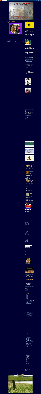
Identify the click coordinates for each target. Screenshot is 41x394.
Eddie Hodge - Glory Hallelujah (29, 305)
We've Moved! (27, 199)
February (27, 362)
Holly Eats (26, 225)
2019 (26, 294)
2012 (26, 297)
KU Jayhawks (26, 239)
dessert (26, 290)
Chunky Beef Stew (28, 344)
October (27, 354)
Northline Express (27, 215)
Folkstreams (26, 233)
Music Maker (26, 232)
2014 (26, 295)
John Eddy (26, 118)
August (27, 356)
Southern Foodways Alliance (28, 219)
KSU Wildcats (26, 240)
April (27, 360)
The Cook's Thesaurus (27, 224)
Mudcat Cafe (26, 231)
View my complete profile (28, 115)
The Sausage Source (27, 220)
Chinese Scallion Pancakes (31, 172)
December (27, 299)
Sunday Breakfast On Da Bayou (30, 334)
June (27, 358)
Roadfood (26, 226)
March (27, 361)
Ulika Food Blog (28, 178)
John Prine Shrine (27, 234)
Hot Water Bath (27, 192)
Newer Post (8, 41)
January (27, 363)
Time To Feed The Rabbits (29, 335)
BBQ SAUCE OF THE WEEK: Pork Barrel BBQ (31, 180)
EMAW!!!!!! (27, 302)
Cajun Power (26, 222)
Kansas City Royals (27, 238)
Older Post (22, 41)
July (26, 357)
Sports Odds (26, 241)
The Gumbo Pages (27, 223)
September (27, 355)
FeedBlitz (29, 247)
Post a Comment (9, 40)
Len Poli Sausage (27, 221)
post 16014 (27, 186)
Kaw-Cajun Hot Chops (28, 343)
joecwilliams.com (30, 57)
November (27, 353)
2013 (26, 296)
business (26, 289)
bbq (25, 288)
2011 (26, 298)
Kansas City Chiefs (27, 237)
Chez (26, 111)
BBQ (25, 277)
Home (15, 41)
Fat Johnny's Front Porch (21, 3)
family (25, 291)
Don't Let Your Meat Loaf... (29, 338)
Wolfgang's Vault (27, 230)
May (27, 359)
